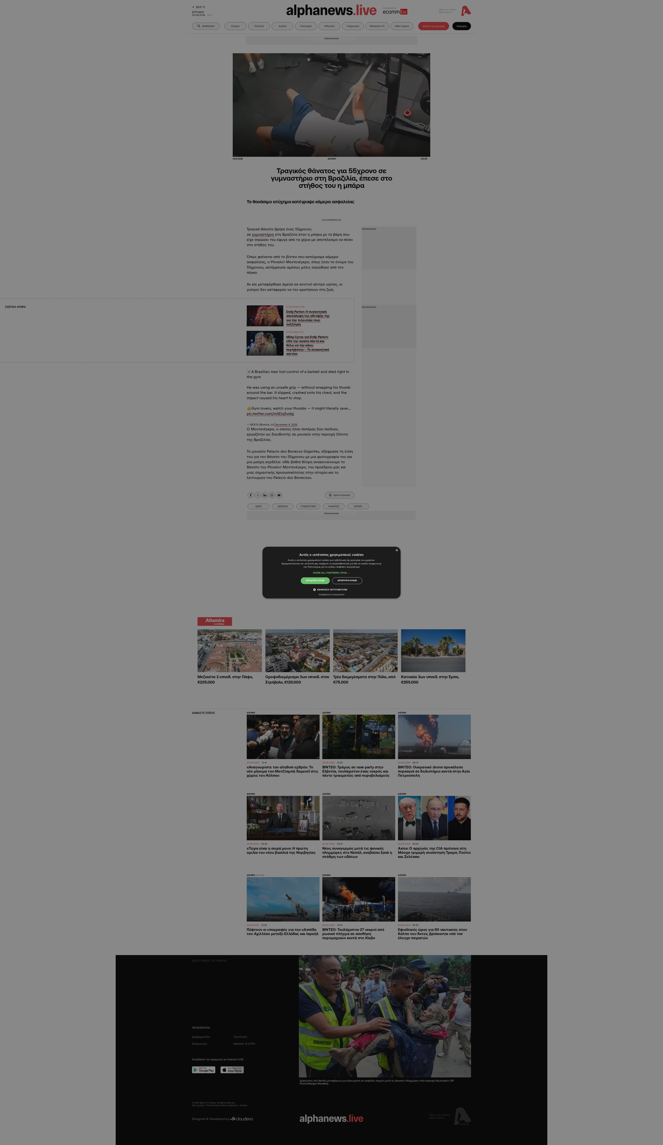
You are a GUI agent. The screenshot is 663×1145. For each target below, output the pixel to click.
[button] (331, 572)
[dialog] (331, 572)
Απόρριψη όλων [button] (347, 580)
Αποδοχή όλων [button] (315, 580)
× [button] (396, 550)
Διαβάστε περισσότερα (348, 567)
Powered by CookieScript (331, 594)
